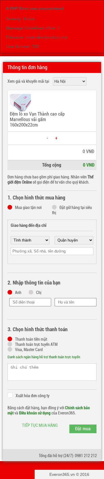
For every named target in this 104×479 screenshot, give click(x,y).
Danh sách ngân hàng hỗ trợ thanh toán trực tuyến (44, 357)
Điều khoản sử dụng (35, 413)
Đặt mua (83, 428)
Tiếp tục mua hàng (40, 425)
